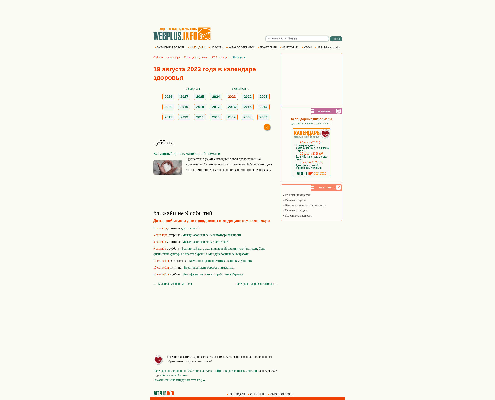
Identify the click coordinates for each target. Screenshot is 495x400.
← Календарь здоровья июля (173, 283)
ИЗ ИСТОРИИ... (291, 47)
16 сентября (161, 274)
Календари (174, 57)
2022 (248, 97)
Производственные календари (237, 370)
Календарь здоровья (195, 57)
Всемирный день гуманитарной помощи (186, 153)
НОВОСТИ (217, 47)
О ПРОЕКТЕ (257, 394)
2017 (216, 107)
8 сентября (160, 241)
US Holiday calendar (328, 47)
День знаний (190, 228)
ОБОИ (307, 47)
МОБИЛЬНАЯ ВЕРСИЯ (170, 47)
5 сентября (160, 235)
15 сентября (161, 267)
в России (181, 375)
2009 (232, 117)
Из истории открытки (297, 194)
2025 (200, 97)
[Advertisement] (247, 13)
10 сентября (161, 260)
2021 (263, 97)
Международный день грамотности (205, 241)
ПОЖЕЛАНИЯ (268, 47)
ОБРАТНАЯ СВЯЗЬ (282, 394)
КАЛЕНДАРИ (237, 394)
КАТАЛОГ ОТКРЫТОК (241, 47)
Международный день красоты (228, 254)
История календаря (295, 210)
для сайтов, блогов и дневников (311, 123)
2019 (184, 107)
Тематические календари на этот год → (179, 380)
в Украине (166, 375)
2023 (214, 57)
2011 (200, 117)
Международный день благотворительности (211, 235)
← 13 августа (191, 88)
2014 (263, 107)
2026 (168, 97)
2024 (216, 97)
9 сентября (160, 248)
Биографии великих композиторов (305, 205)
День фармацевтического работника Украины (213, 274)
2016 (232, 107)
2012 (184, 117)
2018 (200, 107)
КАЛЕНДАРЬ (197, 47)
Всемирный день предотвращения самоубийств (220, 260)
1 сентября (160, 228)
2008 (247, 117)
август (225, 57)
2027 (184, 97)
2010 (216, 117)
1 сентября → (241, 88)
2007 (263, 117)
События (158, 57)
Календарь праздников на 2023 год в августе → (184, 370)
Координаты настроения (298, 215)
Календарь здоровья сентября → (256, 283)
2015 (248, 107)
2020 (168, 107)
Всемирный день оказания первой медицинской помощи (219, 248)
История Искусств (295, 200)
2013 (168, 117)
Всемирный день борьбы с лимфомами (209, 267)
